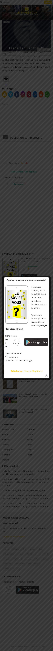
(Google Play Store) (26, 371)
